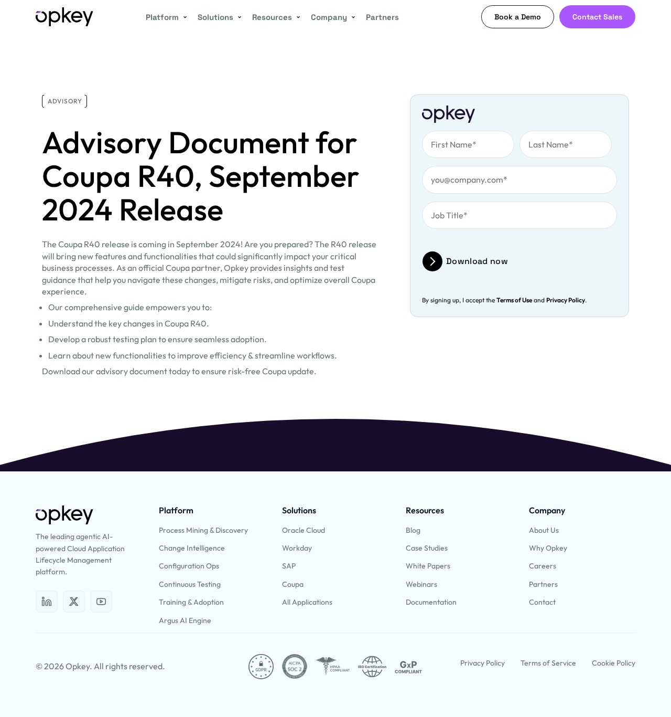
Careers (542, 566)
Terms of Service (548, 663)
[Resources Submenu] (296, 17)
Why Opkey (548, 548)
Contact (542, 602)
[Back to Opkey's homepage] (64, 16)
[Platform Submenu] (183, 17)
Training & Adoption (191, 602)
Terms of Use (514, 300)
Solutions (215, 17)
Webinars (421, 584)
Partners (382, 17)
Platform (162, 17)
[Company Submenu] (351, 17)
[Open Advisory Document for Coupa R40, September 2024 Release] (47, 602)
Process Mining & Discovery (203, 530)
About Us (544, 530)
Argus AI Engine (185, 620)
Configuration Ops (189, 566)
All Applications (307, 602)
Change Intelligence (192, 548)
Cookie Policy (613, 663)
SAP (289, 566)
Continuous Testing (190, 584)
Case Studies (427, 548)
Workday (297, 548)
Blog (413, 530)
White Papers (428, 566)
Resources (272, 17)
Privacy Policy (565, 300)
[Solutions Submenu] (237, 17)
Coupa (293, 584)
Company (329, 17)
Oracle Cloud (303, 530)
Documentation (431, 602)
